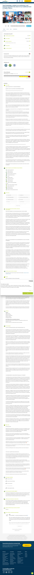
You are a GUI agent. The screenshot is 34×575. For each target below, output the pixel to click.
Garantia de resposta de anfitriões (20, 558)
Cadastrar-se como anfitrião (5, 561)
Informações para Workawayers (5, 557)
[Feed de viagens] (20, 1)
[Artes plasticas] (27, 20)
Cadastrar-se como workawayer (5, 559)
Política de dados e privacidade (20, 561)
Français (26, 555)
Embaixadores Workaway (12, 561)
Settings (30, 290)
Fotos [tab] (7, 29)
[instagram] (9, 572)
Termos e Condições (20, 559)
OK (27, 293)
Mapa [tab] (11, 29)
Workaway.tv (12, 556)
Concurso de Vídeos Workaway (13, 559)
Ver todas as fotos (27, 21)
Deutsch (26, 554)
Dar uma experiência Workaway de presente (6, 563)
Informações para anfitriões (5, 555)
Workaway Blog (12, 553)
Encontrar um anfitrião (6, 553)
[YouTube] (6, 572)
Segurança (7, 2)
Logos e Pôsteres (12, 557)
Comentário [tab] (15, 29)
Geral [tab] (4, 29)
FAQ (18, 555)
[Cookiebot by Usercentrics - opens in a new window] (29, 281)
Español (26, 556)
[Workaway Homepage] (5, 0)
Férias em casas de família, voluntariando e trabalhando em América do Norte (17, 536)
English (26, 553)
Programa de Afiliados (13, 562)
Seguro (18, 556)
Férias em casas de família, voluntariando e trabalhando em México (17, 535)
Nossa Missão (12, 563)
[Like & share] (8, 26)
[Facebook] (4, 572)
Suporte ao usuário (20, 553)
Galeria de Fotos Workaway (12, 555)
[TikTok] (11, 572)
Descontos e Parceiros (6, 564)
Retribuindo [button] (4, 2)
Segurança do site (17, 530)
